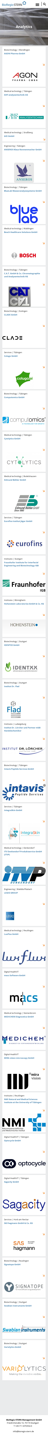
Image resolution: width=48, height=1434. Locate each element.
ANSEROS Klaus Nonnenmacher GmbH (24, 163)
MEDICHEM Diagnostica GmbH (24, 1030)
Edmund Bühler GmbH (24, 493)
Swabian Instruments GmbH (24, 1319)
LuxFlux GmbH (24, 947)
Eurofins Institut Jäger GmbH (24, 534)
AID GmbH (24, 135)
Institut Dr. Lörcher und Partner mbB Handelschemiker (24, 741)
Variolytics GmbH (24, 1360)
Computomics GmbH (24, 410)
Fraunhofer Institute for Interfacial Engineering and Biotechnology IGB (24, 576)
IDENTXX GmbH (24, 658)
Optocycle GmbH (24, 1154)
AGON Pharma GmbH (24, 67)
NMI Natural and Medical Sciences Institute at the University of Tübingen (24, 1112)
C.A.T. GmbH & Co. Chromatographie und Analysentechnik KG (24, 287)
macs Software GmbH (24, 988)
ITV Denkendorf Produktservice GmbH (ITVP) (24, 865)
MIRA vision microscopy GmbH (24, 1071)
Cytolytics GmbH (24, 452)
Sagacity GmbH (24, 1195)
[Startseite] (14, 4)
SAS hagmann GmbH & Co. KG (24, 1236)
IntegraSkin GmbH (24, 823)
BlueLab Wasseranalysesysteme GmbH (24, 204)
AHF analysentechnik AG (24, 108)
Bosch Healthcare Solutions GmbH (24, 245)
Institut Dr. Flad (24, 699)
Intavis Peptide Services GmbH (24, 782)
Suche (44, 4)
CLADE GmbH (24, 328)
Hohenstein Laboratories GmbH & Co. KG (24, 617)
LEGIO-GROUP (24, 906)
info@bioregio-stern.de (23, 1431)
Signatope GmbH (24, 1278)
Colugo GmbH (24, 369)
